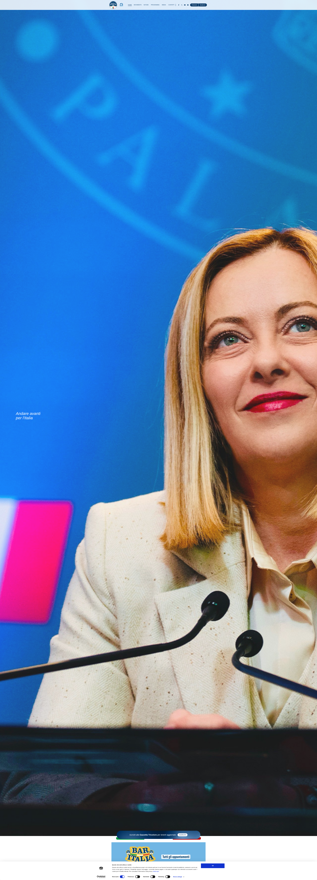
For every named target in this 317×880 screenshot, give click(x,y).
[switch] (137, 876)
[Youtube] (185, 5)
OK (213, 865)
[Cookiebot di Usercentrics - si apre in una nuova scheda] (101, 877)
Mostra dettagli (177, 876)
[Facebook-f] (178, 5)
